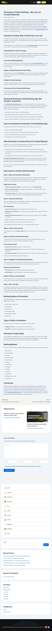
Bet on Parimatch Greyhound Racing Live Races (26, 623)
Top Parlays (9, 497)
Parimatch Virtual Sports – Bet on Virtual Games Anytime (26, 624)
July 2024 (5, 592)
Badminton (9, 524)
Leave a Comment (7, 417)
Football (9, 519)
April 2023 (5, 598)
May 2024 (5, 596)
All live (8, 488)
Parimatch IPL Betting (26, 621)
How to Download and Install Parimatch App (13, 558)
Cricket (8, 510)
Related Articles (6, 611)
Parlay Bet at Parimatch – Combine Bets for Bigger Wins (16, 560)
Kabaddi (9, 515)
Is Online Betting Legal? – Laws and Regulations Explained (16, 563)
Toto (8, 506)
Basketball (9, 528)
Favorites (9, 492)
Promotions (9, 501)
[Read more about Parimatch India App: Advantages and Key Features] (37, 416)
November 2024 (7, 590)
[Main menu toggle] (49, 2)
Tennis (8, 533)
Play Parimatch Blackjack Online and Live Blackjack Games (16, 556)
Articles (5, 609)
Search (4, 542)
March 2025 (6, 587)
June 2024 (5, 594)
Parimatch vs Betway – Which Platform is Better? (14, 565)
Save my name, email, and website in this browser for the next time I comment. (23, 466)
